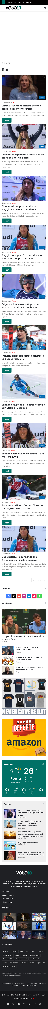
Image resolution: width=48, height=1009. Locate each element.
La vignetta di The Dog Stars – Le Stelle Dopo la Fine (29, 658)
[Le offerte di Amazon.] (24, 756)
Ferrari (33, 951)
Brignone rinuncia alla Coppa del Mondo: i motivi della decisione (20, 306)
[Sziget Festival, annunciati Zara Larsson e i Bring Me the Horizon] (10, 855)
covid (21, 951)
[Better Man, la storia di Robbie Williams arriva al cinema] (39, 935)
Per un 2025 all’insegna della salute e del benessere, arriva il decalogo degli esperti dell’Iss (30, 834)
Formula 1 (41, 951)
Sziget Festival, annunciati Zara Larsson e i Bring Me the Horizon (31, 853)
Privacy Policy (7, 902)
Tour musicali (14, 963)
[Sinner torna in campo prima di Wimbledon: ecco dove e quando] (9, 935)
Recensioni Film (8, 959)
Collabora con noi (8, 895)
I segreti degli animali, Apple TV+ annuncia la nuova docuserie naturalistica (29, 823)
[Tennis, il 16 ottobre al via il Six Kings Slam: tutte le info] (24, 926)
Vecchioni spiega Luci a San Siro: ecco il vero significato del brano (31, 812)
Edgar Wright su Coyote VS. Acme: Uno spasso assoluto (29, 668)
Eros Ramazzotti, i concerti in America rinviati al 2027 (24, 2)
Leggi (6, 120)
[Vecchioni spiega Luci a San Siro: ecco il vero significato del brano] (10, 813)
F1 (27, 951)
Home (5, 63)
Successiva (37, 580)
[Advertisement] (24, 36)
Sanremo (18, 959)
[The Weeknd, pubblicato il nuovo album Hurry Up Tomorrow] (9, 917)
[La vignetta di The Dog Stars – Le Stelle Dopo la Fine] (8, 660)
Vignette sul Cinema (9, 966)
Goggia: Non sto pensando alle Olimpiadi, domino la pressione (19, 558)
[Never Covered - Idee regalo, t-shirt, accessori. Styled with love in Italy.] (24, 714)
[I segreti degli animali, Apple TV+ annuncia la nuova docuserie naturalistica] (10, 824)
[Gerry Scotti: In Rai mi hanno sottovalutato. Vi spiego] (24, 935)
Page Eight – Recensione (28, 842)
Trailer (23, 963)
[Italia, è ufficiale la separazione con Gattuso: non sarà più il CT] (39, 917)
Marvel (17, 955)
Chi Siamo (5, 892)
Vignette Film (41, 963)
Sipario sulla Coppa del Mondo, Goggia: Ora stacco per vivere (19, 208)
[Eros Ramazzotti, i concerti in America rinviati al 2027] (8, 650)
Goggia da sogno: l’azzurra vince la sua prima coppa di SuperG (22, 257)
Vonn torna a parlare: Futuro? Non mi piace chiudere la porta (23, 156)
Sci (26, 959)
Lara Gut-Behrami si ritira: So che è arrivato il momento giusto (22, 107)
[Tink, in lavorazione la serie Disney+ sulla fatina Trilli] (24, 917)
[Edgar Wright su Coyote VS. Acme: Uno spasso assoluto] (8, 670)
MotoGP (24, 955)
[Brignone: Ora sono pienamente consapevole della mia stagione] (9, 926)
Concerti (14, 951)
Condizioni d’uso (7, 899)
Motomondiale (34, 955)
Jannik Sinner (7, 955)
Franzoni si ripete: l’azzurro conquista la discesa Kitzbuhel (23, 357)
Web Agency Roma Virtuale (23, 998)
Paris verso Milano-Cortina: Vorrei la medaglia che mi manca (22, 507)
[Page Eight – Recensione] (10, 845)
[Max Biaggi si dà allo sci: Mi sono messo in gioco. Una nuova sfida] (39, 926)
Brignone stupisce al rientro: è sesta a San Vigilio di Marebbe (23, 406)
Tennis (5, 963)
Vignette (31, 963)
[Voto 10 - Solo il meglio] (13, 7)
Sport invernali (34, 959)
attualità (5, 951)
